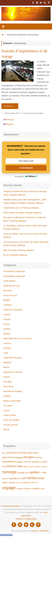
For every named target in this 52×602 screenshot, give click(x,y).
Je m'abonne (26, 168)
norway (20, 472)
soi (21, 478)
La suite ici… (8, 106)
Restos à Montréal (12, 400)
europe (34, 461)
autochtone (8, 457)
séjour (5, 482)
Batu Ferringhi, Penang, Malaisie (18, 250)
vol (36, 482)
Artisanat (7, 290)
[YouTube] (41, 3)
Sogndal (5, 479)
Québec (7, 396)
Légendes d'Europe (12, 357)
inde (19, 466)
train (17, 482)
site (44, 472)
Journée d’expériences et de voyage (24, 53)
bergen (29, 457)
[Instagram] (37, 3)
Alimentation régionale (14, 271)
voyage (9, 487)
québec (35, 472)
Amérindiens (9, 281)
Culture (6, 314)
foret (4, 466)
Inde (5, 353)
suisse (40, 478)
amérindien (11, 452)
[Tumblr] (45, 3)
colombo (27, 462)
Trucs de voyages (11, 420)
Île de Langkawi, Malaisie (15, 255)
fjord (45, 461)
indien (25, 466)
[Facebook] (33, 3)
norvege (9, 471)
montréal (43, 467)
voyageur (35, 488)
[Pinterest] (49, 3)
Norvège (7, 381)
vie (33, 482)
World (6, 429)
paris (27, 472)
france (11, 466)
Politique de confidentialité (26, 518)
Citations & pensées (12, 309)
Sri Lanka (39, 113)
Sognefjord (13, 478)
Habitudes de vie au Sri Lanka (17, 338)
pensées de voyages (12, 391)
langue (30, 467)
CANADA (7, 305)
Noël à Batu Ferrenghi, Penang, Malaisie (22, 212)
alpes (4, 453)
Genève (6, 328)
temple (11, 482)
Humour (7, 348)
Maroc (6, 367)
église (42, 489)
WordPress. (44, 530)
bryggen (19, 462)
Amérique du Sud (11, 285)
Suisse (6, 410)
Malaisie (7, 362)
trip (20, 483)
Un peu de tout (10, 424)
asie (30, 452)
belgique (19, 457)
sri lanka (29, 478)
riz (41, 473)
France (6, 324)
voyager (19, 488)
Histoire (7, 343)
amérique (22, 452)
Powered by (19, 176)
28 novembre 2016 (12, 113)
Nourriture (8, 386)
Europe (6, 319)
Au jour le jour (29, 113)
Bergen (6, 300)
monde (37, 466)
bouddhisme (8, 461)
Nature (6, 376)
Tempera (34, 530)
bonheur (38, 457)
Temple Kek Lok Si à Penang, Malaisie (21, 207)
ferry (40, 462)
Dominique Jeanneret (11, 506)
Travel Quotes (9, 415)
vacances (26, 482)
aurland (35, 452)
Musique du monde (12, 372)
